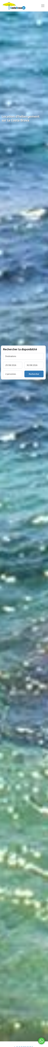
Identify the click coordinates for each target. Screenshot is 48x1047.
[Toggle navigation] (42, 5)
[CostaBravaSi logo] (13, 5)
